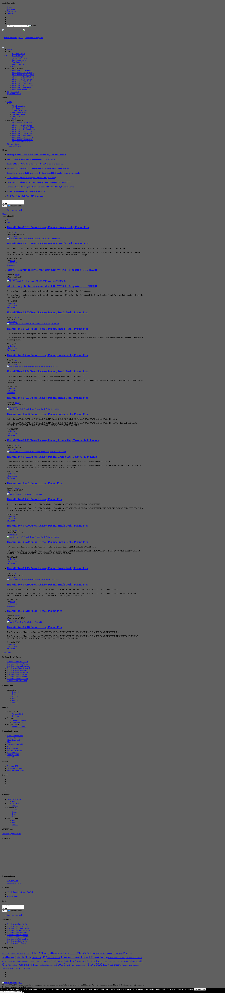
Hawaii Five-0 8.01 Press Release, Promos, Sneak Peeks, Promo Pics (48, 227)
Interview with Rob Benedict (22, 83)
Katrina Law (111, 961)
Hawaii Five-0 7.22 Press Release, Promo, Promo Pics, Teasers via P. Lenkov (53, 440)
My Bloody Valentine (15, 768)
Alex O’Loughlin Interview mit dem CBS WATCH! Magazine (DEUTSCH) (52, 269)
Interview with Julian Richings (23, 75)
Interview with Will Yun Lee (22, 85)
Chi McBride (85, 953)
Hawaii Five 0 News (19, 58)
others (14, 66)
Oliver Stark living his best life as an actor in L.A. (26, 191)
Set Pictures (16, 716)
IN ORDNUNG (200, 989)
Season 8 (15, 696)
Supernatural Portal (14, 883)
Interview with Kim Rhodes (22, 81)
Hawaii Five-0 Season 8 (134, 958)
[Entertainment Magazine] (22, 38)
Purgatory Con (12, 881)
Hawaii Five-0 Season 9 (8, 961)
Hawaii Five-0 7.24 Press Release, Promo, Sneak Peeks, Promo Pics (47, 355)
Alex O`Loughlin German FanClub (20, 892)
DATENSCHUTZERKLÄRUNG (11, 992)
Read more (11, 265)
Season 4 (15, 820)
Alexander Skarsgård (15, 736)
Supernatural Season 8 (8, 968)
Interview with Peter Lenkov (22, 71)
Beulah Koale (62, 953)
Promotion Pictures (19, 720)
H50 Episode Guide (53, 958)
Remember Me (16, 206)
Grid (8, 220)
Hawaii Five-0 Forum (94, 957)
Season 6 (15, 700)
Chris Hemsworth (13, 740)
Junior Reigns (100, 961)
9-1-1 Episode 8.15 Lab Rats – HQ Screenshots (25, 196)
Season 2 (15, 825)
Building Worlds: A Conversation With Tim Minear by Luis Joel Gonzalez (36, 155)
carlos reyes (73, 954)
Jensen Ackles (12, 746)
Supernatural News (19, 60)
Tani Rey (20, 967)
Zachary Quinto (13, 755)
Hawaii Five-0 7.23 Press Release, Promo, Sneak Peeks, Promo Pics (47, 397)
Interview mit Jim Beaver (21, 90)
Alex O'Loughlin (43, 953)
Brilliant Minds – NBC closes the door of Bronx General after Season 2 (35, 164)
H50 (44, 957)
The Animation (17, 722)
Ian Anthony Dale (36, 961)
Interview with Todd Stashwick (23, 77)
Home (9, 7)
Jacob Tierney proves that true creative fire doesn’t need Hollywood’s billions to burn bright (43, 173)
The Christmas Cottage (15, 770)
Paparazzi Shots (17, 714)
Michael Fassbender (14, 750)
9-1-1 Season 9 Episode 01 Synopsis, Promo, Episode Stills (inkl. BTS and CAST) (39, 182)
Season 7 (15, 698)
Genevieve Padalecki (15, 744)
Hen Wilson (19, 961)
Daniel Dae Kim (115, 953)
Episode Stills (23, 957)
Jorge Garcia (86, 961)
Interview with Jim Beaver (17, 681)
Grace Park (36, 957)
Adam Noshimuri (17, 954)
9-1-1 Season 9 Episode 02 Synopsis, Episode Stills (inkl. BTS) (31, 178)
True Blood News (18, 62)
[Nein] (23, 992)
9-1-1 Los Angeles (18, 54)
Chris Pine (11, 742)
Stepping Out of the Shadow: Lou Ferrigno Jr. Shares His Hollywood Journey (38, 168)
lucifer (17, 232)
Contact (10, 13)
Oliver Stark (38, 965)
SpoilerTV (11, 894)
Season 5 (15, 703)
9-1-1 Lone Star (17, 56)
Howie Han (25, 961)
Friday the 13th (12, 766)
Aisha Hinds (27, 954)
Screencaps (75, 965)
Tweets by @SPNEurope (11, 834)
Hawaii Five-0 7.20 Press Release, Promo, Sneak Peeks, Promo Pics (47, 525)
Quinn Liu (45, 965)
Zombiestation (12, 896)
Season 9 (15, 694)
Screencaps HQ (83, 965)
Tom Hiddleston (13, 753)
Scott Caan (63, 964)
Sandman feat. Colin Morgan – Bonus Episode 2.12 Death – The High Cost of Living (40, 187)
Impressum (11, 9)
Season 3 (15, 806)
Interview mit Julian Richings (18, 666)
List (8, 222)
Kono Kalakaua (130, 961)
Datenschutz (11, 11)
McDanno (15, 965)
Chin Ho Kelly (101, 953)
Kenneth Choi (119, 961)
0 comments (12, 236)
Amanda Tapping (13, 738)
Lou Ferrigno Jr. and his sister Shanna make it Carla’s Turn (31, 159)
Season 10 (15, 692)
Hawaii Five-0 (71, 957)
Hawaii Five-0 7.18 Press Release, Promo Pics (34, 610)
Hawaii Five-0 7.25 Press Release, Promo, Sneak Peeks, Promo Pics (47, 312)
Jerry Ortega (75, 961)
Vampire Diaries (18, 64)
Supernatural (115, 965)
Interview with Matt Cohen (22, 79)
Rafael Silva (52, 965)
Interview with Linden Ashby (23, 73)
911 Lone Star (6, 954)
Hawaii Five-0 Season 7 (117, 958)
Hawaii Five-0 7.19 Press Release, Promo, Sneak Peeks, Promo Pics (47, 568)
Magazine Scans (13, 92)
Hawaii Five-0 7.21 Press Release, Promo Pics (34, 483)
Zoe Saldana (11, 757)
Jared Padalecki (13, 748)
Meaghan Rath (27, 964)
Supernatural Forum (130, 965)
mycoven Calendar (14, 94)
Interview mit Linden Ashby (17, 664)
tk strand (28, 968)
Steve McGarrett (98, 964)
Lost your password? (14, 210)
